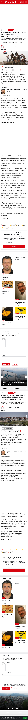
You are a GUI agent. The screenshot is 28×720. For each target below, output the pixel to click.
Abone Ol (14, 246)
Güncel (6, 46)
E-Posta (4, 355)
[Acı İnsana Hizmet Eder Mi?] (14, 701)
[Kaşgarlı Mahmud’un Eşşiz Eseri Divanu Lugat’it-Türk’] (7, 293)
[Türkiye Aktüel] (11, 2)
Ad (3, 349)
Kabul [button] (25, 718)
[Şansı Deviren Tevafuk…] (14, 377)
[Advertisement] (14, 16)
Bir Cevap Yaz (6, 331)
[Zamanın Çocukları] (14, 95)
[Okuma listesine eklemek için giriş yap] (20, 70)
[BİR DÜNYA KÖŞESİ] (7, 316)
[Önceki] (2, 377)
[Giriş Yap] (23, 2)
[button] (21, 2)
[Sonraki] (26, 377)
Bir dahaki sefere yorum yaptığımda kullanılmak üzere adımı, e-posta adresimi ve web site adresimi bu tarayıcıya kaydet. (14, 360)
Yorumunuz (8, 338)
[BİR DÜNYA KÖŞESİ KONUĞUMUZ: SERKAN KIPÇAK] (14, 91)
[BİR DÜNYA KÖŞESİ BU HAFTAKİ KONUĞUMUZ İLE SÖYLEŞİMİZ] (20, 293)
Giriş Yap (15, 364)
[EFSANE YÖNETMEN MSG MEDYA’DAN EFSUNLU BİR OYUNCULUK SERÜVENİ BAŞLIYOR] (20, 316)
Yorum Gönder (6, 364)
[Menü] (2, 2)
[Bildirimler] (26, 2)
